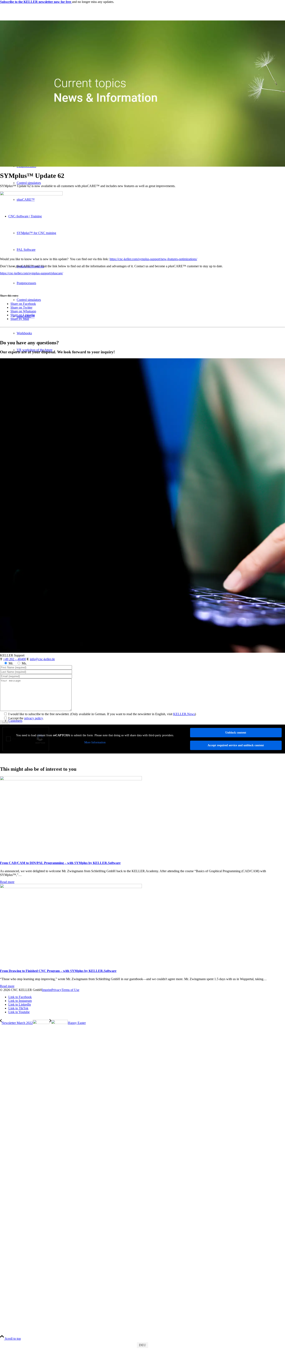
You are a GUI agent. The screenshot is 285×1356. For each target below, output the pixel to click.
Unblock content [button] (235, 732)
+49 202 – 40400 (14, 659)
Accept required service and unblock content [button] (236, 745)
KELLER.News (184, 714)
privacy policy (33, 718)
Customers (15, 720)
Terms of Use (70, 990)
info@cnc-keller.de (42, 659)
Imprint (47, 990)
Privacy (57, 990)
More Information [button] (95, 742)
